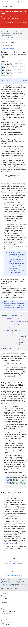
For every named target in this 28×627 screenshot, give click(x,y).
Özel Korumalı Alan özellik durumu (9, 22)
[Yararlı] (14, 45)
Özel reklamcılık (6, 6)
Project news (4, 598)
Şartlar (2, 620)
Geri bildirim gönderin (8, 48)
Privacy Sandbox (4, 42)
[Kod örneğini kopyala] (25, 313)
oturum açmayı (16, 563)
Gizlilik (7, 620)
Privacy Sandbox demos (7, 613)
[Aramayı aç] (16, 2)
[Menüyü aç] (2, 2)
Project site (3, 604)
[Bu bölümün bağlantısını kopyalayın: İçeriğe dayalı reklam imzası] (2, 495)
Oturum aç (23, 1)
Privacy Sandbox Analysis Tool (8, 611)
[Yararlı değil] (16, 45)
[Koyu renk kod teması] (23, 313)
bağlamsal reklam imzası (10, 423)
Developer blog (4, 595)
